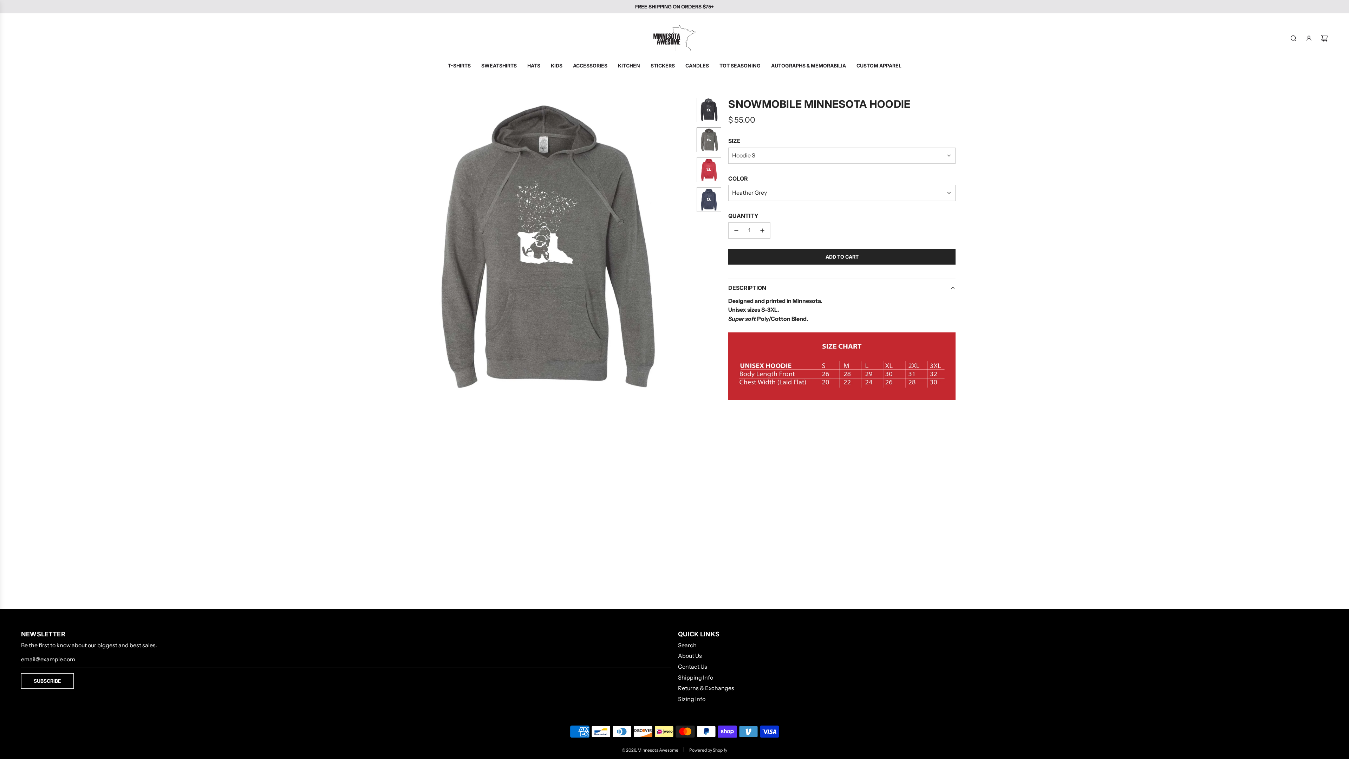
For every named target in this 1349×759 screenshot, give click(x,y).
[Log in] (1309, 38)
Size (734, 140)
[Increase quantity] (762, 230)
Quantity (743, 215)
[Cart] (1324, 38)
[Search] (1293, 38)
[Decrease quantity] (736, 230)
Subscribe (47, 681)
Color (738, 178)
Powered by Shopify (708, 750)
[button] (399, 246)
